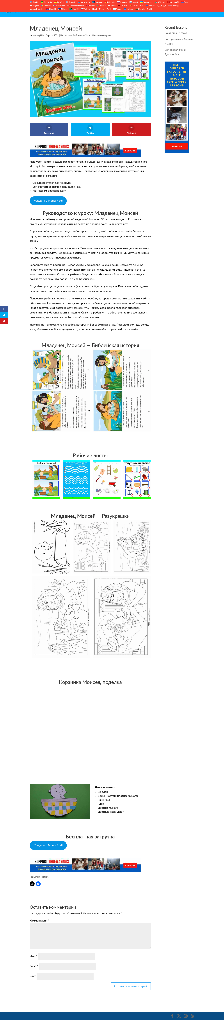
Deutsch (123, 6)
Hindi (94, 9)
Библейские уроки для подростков (174, 11)
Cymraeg (174, 6)
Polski (113, 6)
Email (34, 966)
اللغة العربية (161, 6)
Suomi (118, 9)
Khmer (91, 6)
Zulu (142, 6)
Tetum (135, 6)
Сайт (33, 976)
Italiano (102, 6)
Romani (151, 6)
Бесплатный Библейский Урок (131, 11)
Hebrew (129, 9)
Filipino (64, 9)
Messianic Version (37, 9)
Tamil (109, 9)
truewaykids (38, 36)
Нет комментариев (101, 36)
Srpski (149, 9)
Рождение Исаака (176, 33)
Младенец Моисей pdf (48, 200)
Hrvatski (52, 9)
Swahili (75, 9)
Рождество (206, 11)
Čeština (87, 9)
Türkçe (101, 9)
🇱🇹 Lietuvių (140, 9)
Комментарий (39, 920)
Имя (33, 956)
